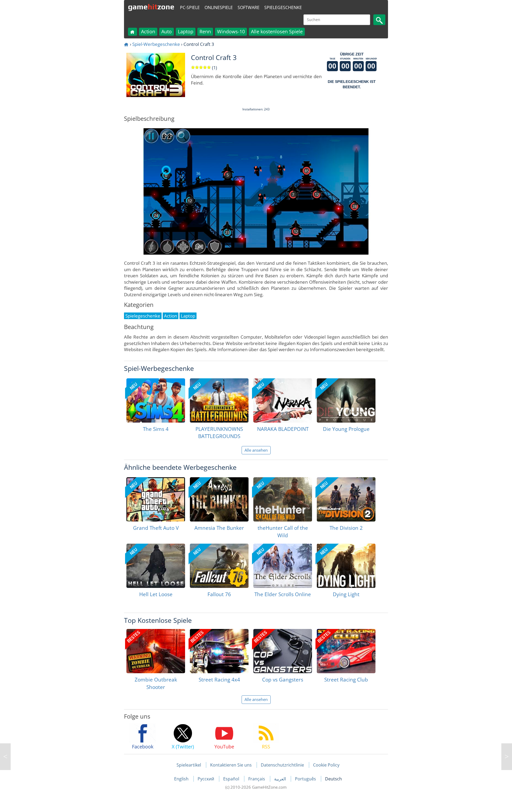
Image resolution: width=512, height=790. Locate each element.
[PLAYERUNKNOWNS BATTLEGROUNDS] (219, 400)
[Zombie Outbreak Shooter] (155, 651)
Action (148, 31)
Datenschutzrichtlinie (282, 765)
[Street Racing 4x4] (219, 651)
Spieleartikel (189, 765)
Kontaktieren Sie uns (231, 765)
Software (248, 7)
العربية (280, 779)
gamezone (151, 6)
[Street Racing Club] (346, 651)
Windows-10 (231, 31)
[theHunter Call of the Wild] (282, 499)
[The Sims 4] (155, 400)
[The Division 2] (346, 499)
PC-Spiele (190, 7)
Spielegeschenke (283, 7)
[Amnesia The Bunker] (219, 499)
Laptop (185, 31)
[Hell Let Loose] (155, 566)
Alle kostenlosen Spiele (277, 31)
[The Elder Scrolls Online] (282, 566)
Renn (205, 31)
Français (257, 779)
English (182, 779)
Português (306, 779)
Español (231, 779)
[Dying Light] (346, 566)
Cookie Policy (326, 765)
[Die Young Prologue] (346, 400)
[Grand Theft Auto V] (155, 499)
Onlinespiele (219, 7)
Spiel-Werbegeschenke (156, 44)
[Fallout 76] (219, 566)
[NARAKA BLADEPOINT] (282, 400)
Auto (166, 31)
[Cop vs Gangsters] (282, 651)
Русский (206, 779)
